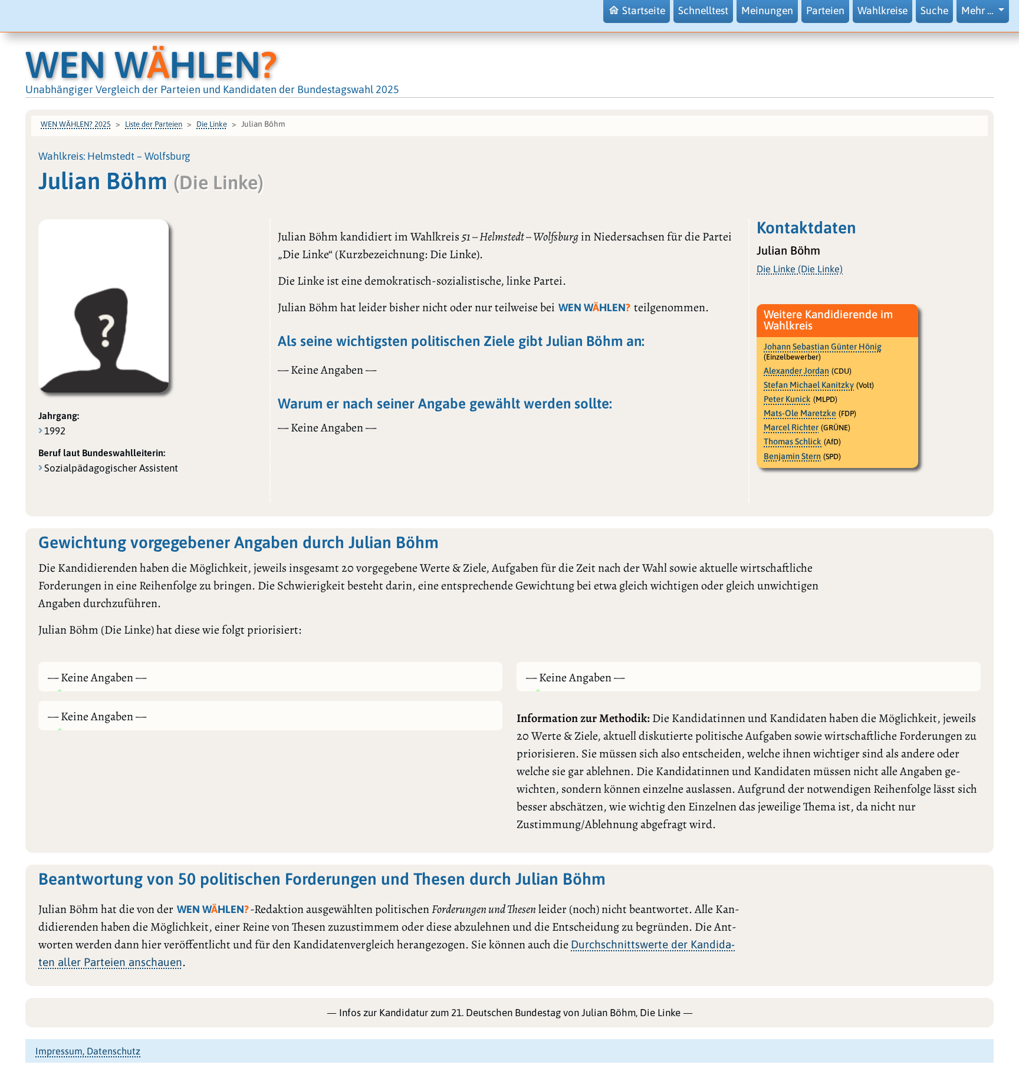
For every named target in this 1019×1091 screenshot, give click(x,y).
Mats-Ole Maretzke (800, 413)
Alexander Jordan (796, 370)
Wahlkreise (882, 11)
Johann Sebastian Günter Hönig (823, 346)
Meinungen (767, 11)
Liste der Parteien (153, 124)
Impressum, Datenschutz (87, 1051)
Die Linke (211, 124)
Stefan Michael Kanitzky (809, 385)
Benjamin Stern (792, 456)
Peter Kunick (787, 399)
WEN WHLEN (151, 64)
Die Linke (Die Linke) (800, 268)
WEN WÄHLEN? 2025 (76, 124)
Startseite (643, 11)
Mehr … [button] (978, 11)
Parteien (825, 11)
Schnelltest (703, 11)
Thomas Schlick (792, 441)
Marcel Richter (791, 427)
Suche (934, 11)
